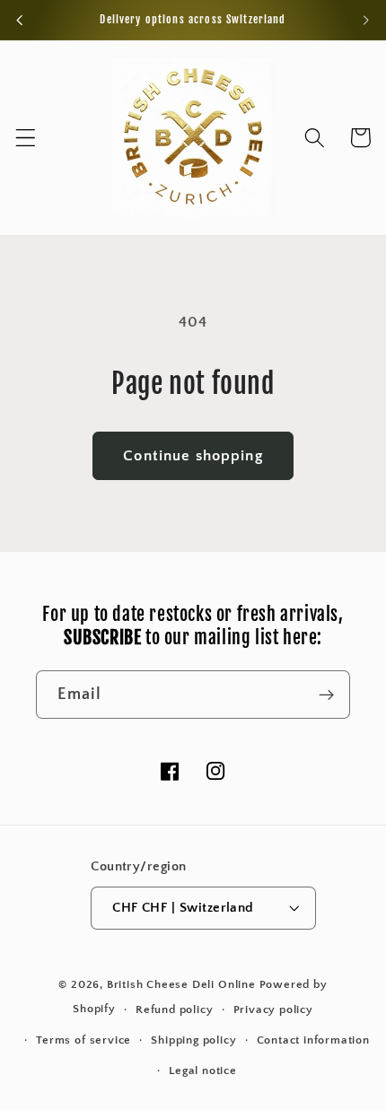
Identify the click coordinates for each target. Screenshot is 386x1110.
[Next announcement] (366, 19)
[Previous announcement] (19, 19)
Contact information (313, 1040)
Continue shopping (193, 455)
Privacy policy (273, 1009)
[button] (25, 138)
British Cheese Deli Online (181, 984)
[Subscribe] (326, 694)
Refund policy (174, 1009)
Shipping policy (193, 1040)
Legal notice (203, 1070)
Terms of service (83, 1040)
